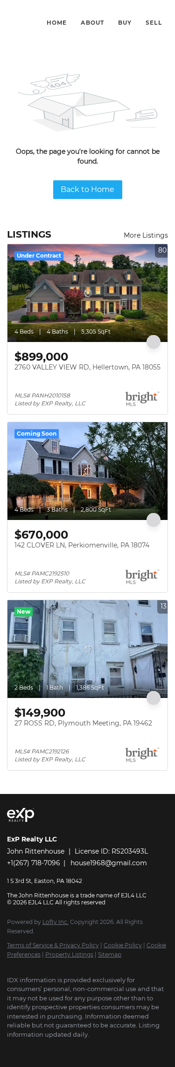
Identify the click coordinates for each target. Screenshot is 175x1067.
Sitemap (109, 954)
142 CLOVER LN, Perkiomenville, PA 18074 (81, 545)
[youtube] (49, 1048)
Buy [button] (125, 22)
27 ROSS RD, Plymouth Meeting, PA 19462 (83, 723)
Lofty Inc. (55, 921)
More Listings (146, 235)
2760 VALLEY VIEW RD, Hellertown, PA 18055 (87, 367)
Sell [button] (153, 22)
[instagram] (30, 1048)
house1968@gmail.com (108, 863)
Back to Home (87, 189)
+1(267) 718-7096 (33, 863)
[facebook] (11, 1048)
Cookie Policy (123, 945)
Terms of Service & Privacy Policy (53, 945)
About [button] (92, 22)
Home (57, 22)
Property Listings (69, 954)
